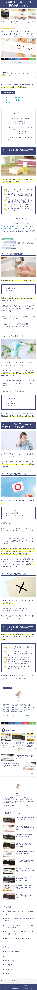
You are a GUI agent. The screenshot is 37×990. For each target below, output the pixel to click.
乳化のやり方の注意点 (13, 100)
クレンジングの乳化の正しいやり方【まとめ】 (20, 139)
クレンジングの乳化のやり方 (15, 97)
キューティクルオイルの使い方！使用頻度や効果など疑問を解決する (19, 926)
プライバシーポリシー (15, 985)
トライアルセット (10, 960)
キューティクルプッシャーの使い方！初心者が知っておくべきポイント (19, 933)
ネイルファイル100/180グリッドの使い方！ (18, 938)
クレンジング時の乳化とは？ (18, 123)
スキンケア (8, 956)
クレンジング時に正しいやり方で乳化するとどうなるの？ (20, 128)
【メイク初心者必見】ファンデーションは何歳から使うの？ (19, 913)
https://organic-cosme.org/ (19, 715)
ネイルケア (8, 965)
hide (22, 113)
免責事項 (25, 985)
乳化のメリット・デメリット (15, 102)
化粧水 (7, 973)
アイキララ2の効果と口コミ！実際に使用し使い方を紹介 (19, 919)
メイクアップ (9, 969)
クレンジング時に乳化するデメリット (20, 133)
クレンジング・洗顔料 (6, 28)
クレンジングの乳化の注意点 (18, 121)
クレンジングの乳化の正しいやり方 (18, 118)
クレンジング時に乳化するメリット (20, 131)
